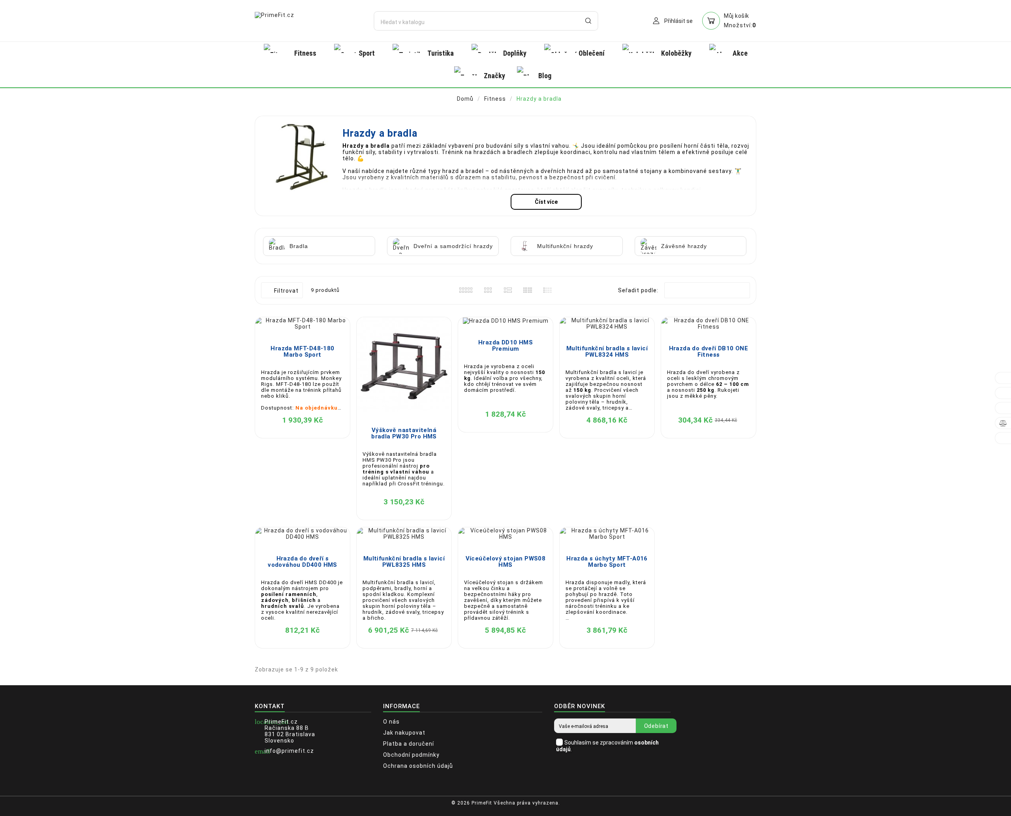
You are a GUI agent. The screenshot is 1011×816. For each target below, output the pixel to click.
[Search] (588, 21)
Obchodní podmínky (411, 755)
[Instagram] (752, 806)
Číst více (546, 202)
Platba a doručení (408, 744)
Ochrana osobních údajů (418, 766)
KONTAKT (270, 706)
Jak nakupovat (404, 733)
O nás (391, 721)
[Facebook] (740, 806)
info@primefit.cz (289, 751)
